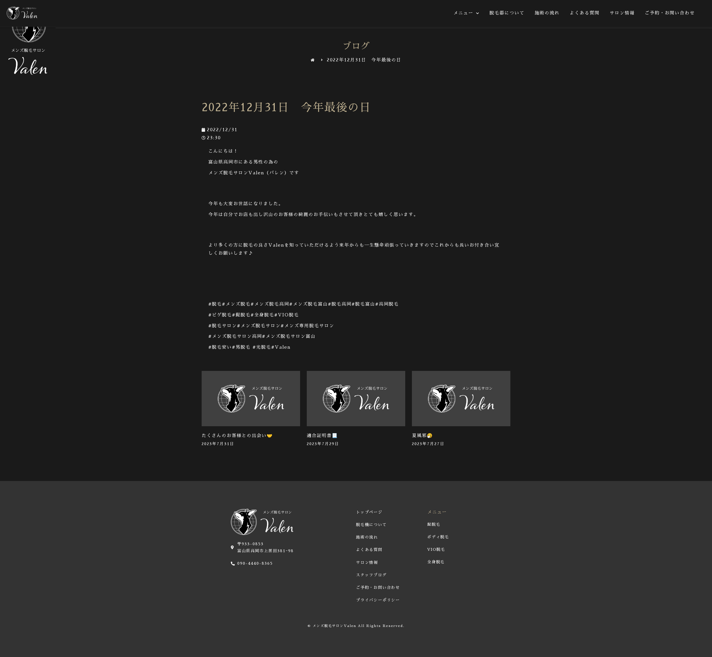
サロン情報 (622, 13)
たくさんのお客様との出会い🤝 (237, 435)
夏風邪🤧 (422, 435)
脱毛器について (507, 13)
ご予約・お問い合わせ (670, 13)
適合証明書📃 (322, 435)
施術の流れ (547, 13)
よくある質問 (585, 13)
